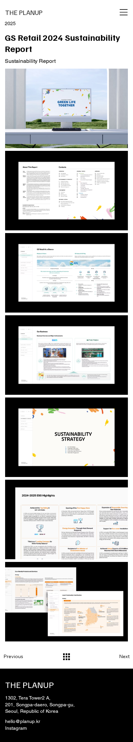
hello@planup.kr (22, 721)
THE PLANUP (24, 12)
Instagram (16, 728)
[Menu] (124, 12)
